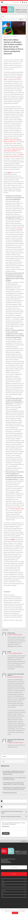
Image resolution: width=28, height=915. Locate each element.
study (12, 539)
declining (19, 229)
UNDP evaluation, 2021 (17, 508)
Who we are (3, 885)
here (24, 911)
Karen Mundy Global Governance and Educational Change (12, 812)
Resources (3, 882)
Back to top (24, 841)
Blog (2, 893)
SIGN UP (17, 2)
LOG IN (14, 2)
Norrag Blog (6, 37)
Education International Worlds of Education (11, 816)
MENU (2, 2)
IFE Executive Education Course (10, 792)
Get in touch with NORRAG (14, 867)
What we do (3, 890)
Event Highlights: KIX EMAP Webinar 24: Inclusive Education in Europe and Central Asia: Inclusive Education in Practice (14, 773)
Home (2, 880)
